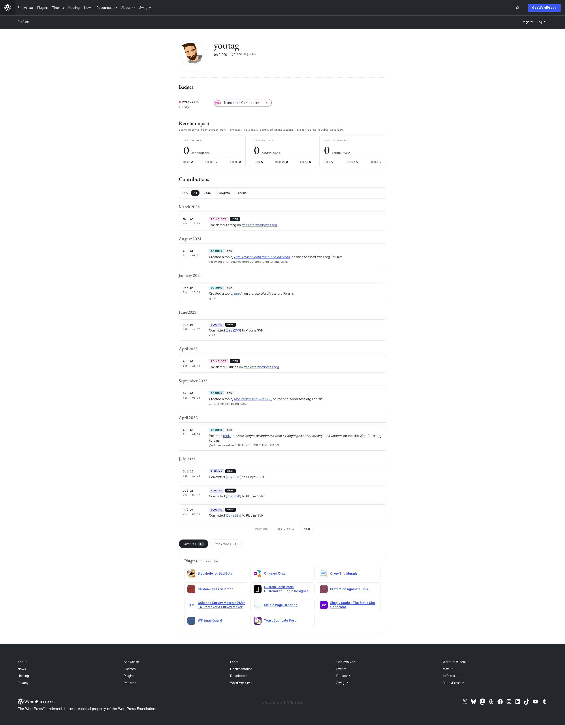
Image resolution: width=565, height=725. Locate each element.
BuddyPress (453, 683)
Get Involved (345, 662)
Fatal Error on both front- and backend (262, 257)
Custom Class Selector (215, 589)
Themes (130, 669)
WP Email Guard (210, 620)
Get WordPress (544, 7)
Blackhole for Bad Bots (215, 573)
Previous (261, 528)
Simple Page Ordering (281, 605)
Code (207, 193)
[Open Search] (517, 7)
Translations (225, 544)
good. (238, 293)
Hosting (23, 676)
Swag (342, 683)
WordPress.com (456, 662)
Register (527, 22)
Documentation (241, 669)
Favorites (193, 544)
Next (306, 528)
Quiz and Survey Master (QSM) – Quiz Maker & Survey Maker (221, 605)
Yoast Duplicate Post (280, 620)
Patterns (130, 683)
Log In (541, 22)
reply (227, 436)
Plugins (129, 676)
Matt (448, 669)
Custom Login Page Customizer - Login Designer (286, 589)
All (195, 193)
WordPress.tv (242, 683)
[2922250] (233, 330)
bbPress (451, 676)
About (22, 662)
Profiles (23, 22)
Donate (343, 676)
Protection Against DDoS (349, 589)
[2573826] (233, 496)
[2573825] (233, 515)
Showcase (131, 662)
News (22, 669)
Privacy (23, 683)
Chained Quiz (274, 573)
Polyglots (223, 193)
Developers (238, 676)
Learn (234, 662)
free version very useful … (252, 399)
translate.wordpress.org (259, 225)
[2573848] (233, 477)
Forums (241, 193)
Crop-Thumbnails (344, 573)
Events (341, 669)
